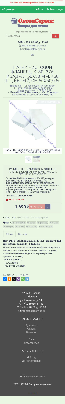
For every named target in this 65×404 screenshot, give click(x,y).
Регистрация (56, 9)
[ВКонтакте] (5, 279)
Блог (31, 339)
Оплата (31, 328)
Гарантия (31, 332)
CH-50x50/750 (47, 227)
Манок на (29, 32)
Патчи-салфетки (39, 217)
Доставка (31, 325)
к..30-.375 (32, 227)
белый (55, 223)
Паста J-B (46, 32)
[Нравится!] (47, 206)
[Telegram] (27, 279)
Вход (40, 9)
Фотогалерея (31, 343)
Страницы (9, 9)
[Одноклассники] (9, 279)
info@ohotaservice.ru (34, 49)
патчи (32, 223)
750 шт (21, 227)
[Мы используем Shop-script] (32, 392)
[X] (14, 279)
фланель (43, 223)
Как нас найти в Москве (34, 45)
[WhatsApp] (23, 279)
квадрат (9, 227)
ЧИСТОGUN (23, 217)
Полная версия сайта (33, 376)
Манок (38, 32)
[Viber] (18, 279)
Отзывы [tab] (22, 234)
